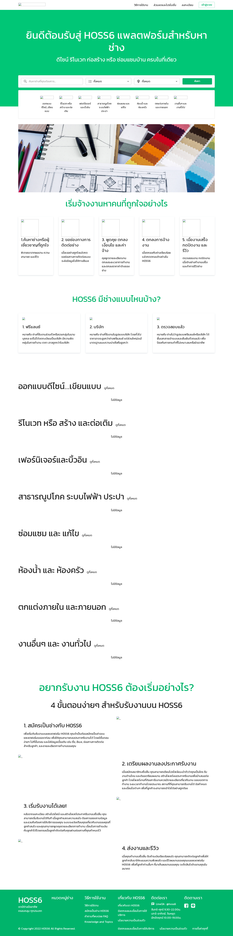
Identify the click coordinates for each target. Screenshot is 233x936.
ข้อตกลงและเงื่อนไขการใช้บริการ (136, 928)
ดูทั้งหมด (109, 388)
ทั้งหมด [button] (97, 81)
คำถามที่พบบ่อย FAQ (96, 916)
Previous (15, 158)
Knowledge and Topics (99, 922)
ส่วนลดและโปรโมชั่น (165, 5)
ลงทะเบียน (187, 5)
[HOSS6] (32, 5)
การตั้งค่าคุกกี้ (200, 928)
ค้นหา (197, 81)
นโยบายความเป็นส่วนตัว (131, 920)
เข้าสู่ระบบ (206, 5)
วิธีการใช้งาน (141, 5)
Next (217, 158)
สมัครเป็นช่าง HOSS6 (97, 911)
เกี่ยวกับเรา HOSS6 (129, 905)
